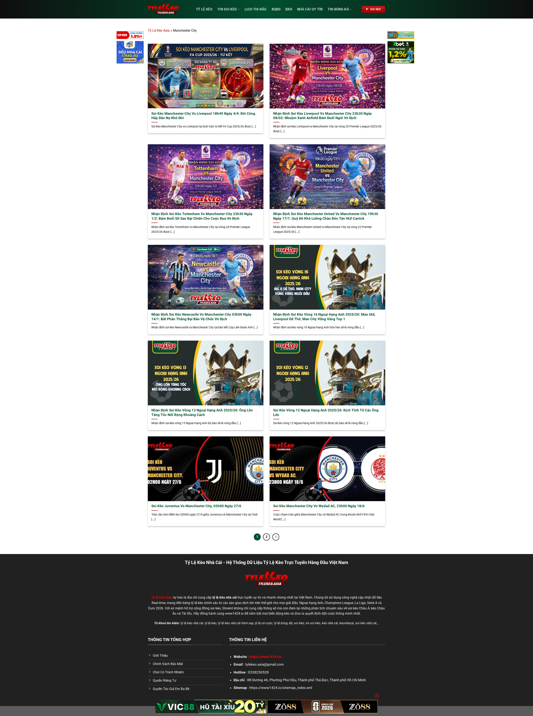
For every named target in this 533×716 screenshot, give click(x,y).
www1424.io (234, 613)
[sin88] (130, 36)
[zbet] (400, 53)
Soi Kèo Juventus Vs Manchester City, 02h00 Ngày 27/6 (196, 506)
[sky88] (130, 53)
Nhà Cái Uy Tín (310, 9)
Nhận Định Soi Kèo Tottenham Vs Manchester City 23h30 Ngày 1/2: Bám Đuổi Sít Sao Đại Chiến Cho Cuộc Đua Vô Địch (202, 216)
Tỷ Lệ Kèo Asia (159, 30)
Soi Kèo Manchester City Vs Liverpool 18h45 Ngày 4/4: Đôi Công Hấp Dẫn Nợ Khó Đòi (203, 116)
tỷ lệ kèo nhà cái (191, 623)
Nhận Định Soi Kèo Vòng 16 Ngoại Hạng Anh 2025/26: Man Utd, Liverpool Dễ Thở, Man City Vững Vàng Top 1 (324, 317)
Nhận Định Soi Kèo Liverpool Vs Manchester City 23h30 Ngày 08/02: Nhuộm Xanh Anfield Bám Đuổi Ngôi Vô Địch (322, 116)
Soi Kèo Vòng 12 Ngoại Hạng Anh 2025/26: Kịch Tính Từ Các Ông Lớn (326, 412)
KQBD (276, 9)
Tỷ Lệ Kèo (204, 9)
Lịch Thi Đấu (256, 9)
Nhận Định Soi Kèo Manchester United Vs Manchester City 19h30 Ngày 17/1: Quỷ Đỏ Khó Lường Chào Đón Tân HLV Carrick (325, 216)
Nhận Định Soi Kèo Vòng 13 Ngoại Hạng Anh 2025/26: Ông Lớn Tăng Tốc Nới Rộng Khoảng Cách (202, 412)
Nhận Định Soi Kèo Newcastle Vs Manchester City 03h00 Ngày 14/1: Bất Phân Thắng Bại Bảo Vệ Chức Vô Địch (201, 317)
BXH (288, 9)
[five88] (400, 36)
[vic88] (210, 707)
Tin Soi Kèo (227, 9)
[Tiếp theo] (275, 536)
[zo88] (322, 707)
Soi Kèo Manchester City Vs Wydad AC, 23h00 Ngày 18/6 (319, 506)
